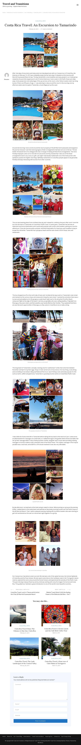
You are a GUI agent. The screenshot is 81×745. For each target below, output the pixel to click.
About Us (9, 736)
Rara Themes (66, 740)
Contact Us (57, 736)
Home (4, 736)
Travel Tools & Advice (38, 736)
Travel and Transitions (16, 3)
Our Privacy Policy (66, 736)
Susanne (6, 79)
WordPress (40, 742)
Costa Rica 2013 (40, 21)
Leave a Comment (47, 29)
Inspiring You (48, 736)
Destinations (27, 736)
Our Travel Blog (18, 736)
